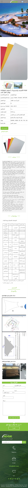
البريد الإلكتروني (17, 385)
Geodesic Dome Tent (17, 486)
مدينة (15, 390)
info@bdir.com (14, 466)
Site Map (25, 486)
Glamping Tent (9, 486)
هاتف (4, 395)
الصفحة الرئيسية (17, 32)
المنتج (10, 32)
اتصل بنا (14, 428)
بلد (3, 390)
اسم (4, 385)
